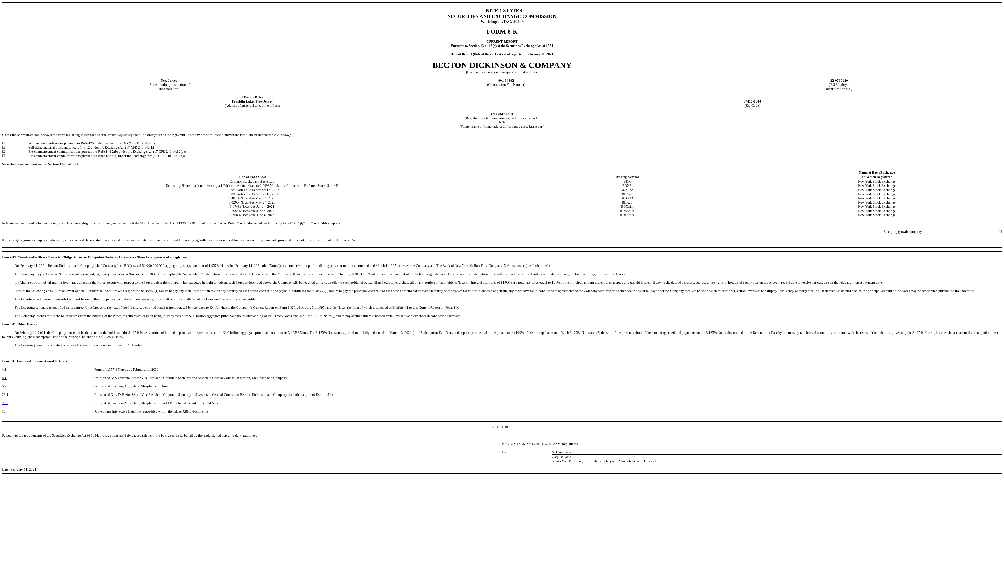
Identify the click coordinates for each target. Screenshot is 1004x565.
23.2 (5, 403)
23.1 (5, 395)
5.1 (4, 378)
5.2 (4, 386)
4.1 (4, 369)
